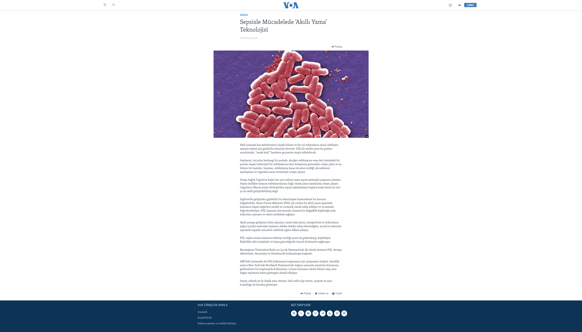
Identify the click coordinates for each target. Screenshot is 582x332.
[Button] (336, 47)
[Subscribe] (344, 313)
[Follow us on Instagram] (315, 313)
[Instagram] (450, 5)
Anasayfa (202, 312)
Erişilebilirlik (205, 318)
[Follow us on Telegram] (323, 313)
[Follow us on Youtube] (308, 313)
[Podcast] (337, 313)
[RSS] (330, 313)
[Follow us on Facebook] (294, 313)
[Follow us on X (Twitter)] (301, 313)
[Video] (459, 5)
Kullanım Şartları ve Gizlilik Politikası (217, 323)
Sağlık (244, 15)
